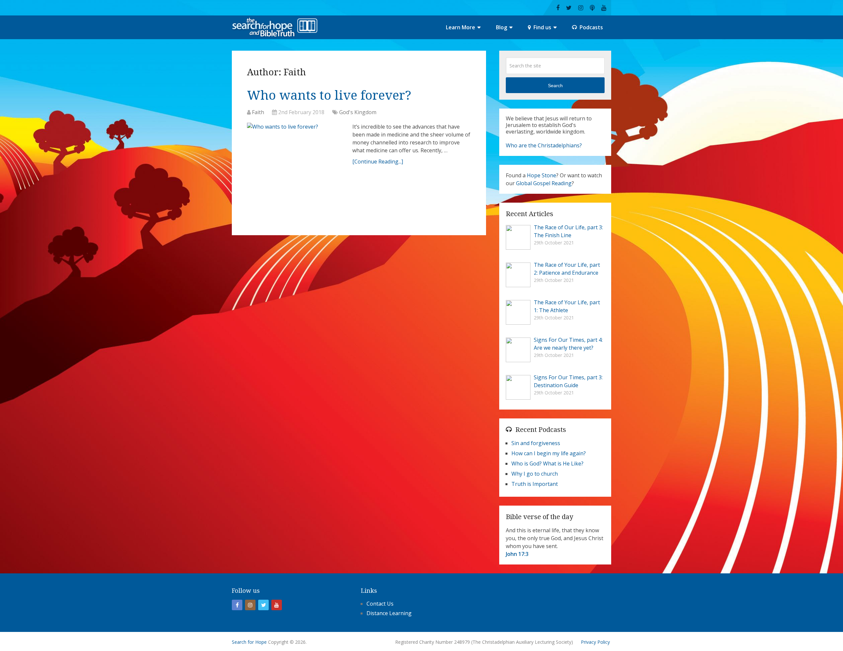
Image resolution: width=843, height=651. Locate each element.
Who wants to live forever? (329, 95)
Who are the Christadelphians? (544, 145)
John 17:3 (517, 554)
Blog (501, 27)
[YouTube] (276, 605)
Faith (258, 112)
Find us (541, 27)
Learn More (460, 27)
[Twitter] (263, 605)
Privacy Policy (595, 642)
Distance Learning (389, 613)
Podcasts (590, 27)
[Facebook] (237, 605)
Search (555, 85)
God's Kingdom (357, 112)
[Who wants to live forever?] (296, 157)
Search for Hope (249, 642)
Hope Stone (541, 175)
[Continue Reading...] (377, 161)
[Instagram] (250, 605)
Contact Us (380, 603)
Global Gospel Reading (544, 183)
